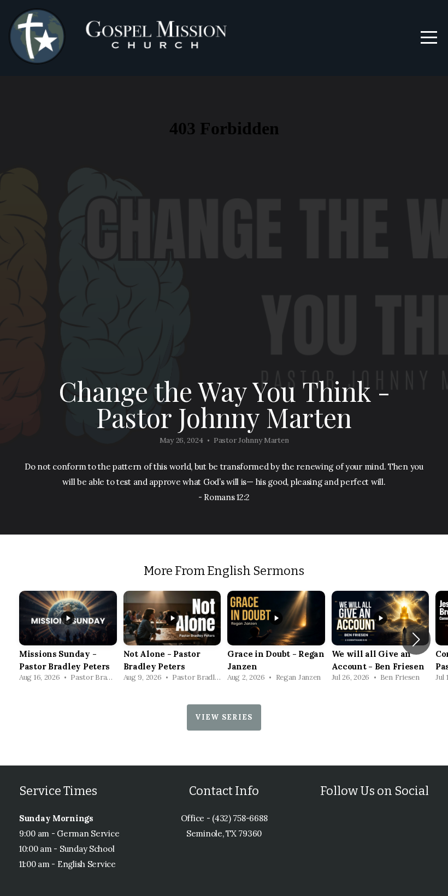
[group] (68, 639)
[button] (416, 639)
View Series (223, 717)
